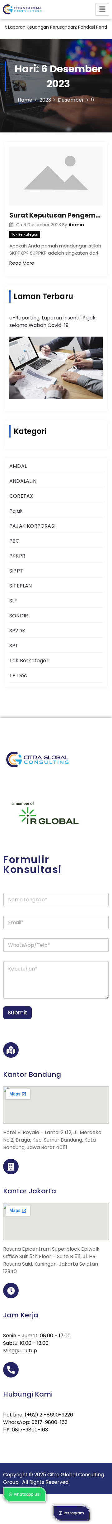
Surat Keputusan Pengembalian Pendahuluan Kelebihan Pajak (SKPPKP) (56, 215)
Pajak (16, 511)
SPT (14, 645)
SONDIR (18, 615)
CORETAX (21, 496)
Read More (21, 263)
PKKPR (17, 555)
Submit (17, 1012)
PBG (14, 540)
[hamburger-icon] (102, 9)
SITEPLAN (20, 585)
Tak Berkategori (24, 234)
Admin (76, 225)
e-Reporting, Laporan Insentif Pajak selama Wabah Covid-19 (52, 321)
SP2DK (17, 630)
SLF (13, 600)
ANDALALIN (22, 481)
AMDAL (18, 466)
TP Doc (18, 675)
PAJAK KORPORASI (32, 526)
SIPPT (16, 570)
